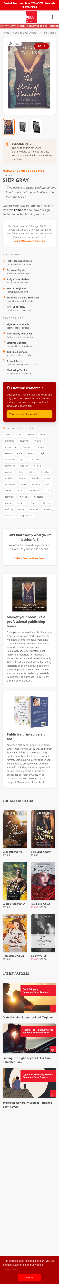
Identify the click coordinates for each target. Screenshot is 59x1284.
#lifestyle (45, 472)
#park (23, 484)
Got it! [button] (29, 1277)
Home (6, 32)
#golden (24, 465)
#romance (9, 441)
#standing (48, 509)
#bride (8, 490)
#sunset (31, 453)
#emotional (33, 490)
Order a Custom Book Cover (29, 558)
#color (47, 478)
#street (32, 472)
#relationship (11, 447)
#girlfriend (9, 496)
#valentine (27, 447)
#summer (24, 441)
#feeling (46, 503)
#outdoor (20, 503)
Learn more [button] (10, 1269)
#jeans (19, 490)
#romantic (9, 459)
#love (7, 434)
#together (9, 515)
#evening (24, 496)
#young (37, 441)
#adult (48, 484)
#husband (34, 459)
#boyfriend (10, 465)
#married (34, 509)
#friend (33, 503)
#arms (8, 503)
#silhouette (10, 484)
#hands (35, 478)
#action (8, 453)
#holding (9, 509)
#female (37, 465)
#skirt (46, 490)
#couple (22, 478)
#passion (9, 472)
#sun (21, 472)
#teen (18, 434)
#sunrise (36, 484)
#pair (22, 459)
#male (21, 509)
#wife (19, 453)
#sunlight (9, 478)
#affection (38, 496)
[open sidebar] (8, 17)
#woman (30, 434)
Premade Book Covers (24, 32)
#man (42, 434)
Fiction (43, 32)
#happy (41, 447)
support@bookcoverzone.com (29, 240)
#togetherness (26, 515)
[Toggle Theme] (52, 17)
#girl (43, 453)
